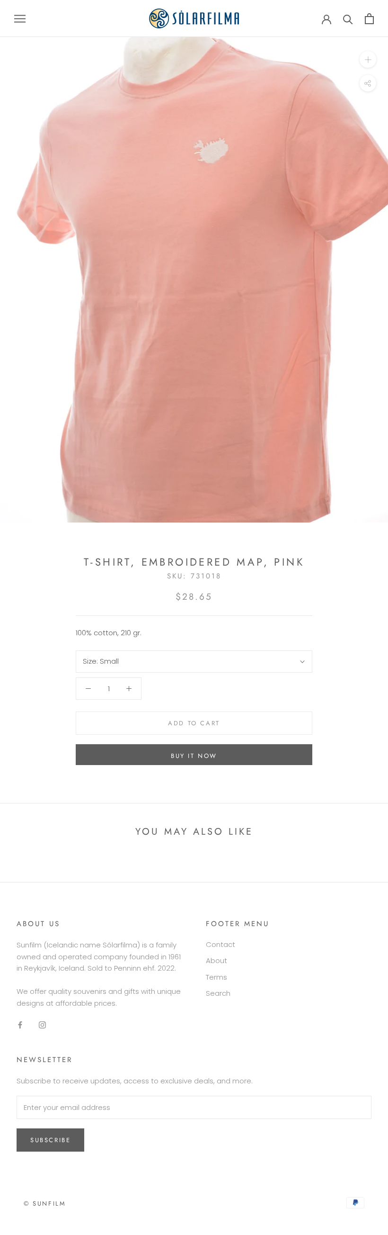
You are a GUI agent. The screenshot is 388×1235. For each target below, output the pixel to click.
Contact (220, 944)
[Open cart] (369, 18)
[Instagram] (42, 1025)
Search (218, 993)
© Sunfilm (45, 1203)
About (216, 960)
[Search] (348, 19)
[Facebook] (20, 1025)
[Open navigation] (20, 18)
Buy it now (194, 755)
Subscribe (50, 1140)
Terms (216, 977)
